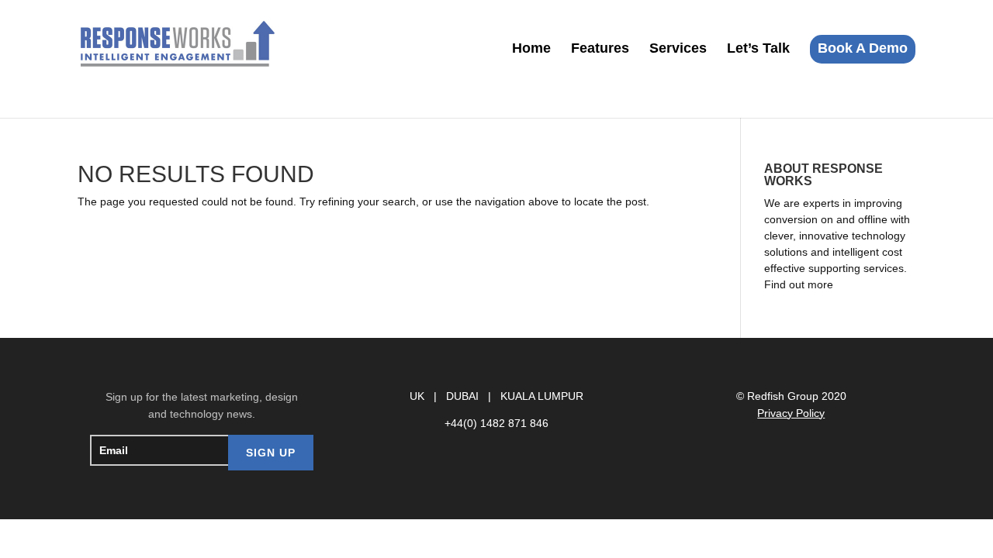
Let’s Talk (758, 49)
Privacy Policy (791, 413)
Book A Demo (863, 48)
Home (531, 49)
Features (600, 49)
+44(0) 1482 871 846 (496, 423)
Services (678, 49)
